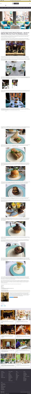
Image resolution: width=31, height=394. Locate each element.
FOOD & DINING (11, 371)
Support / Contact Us (3, 386)
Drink (17, 371)
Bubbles (17, 374)
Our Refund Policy (3, 389)
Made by (29, 393)
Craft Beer (17, 376)
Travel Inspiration (25, 374)
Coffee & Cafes (10, 376)
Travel (27, 7)
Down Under (24, 380)
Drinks (24, 7)
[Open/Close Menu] (5, 5)
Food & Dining (16, 7)
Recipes (21, 7)
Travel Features (25, 373)
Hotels (9, 373)
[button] (29, 3)
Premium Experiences (10, 7)
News (5, 7)
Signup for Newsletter (3, 384)
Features (2, 7)
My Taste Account (3, 383)
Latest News (3, 372)
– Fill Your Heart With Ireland (26, 376)
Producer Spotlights (11, 380)
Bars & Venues (10, 375)
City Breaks (24, 375)
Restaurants (10, 374)
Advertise (2, 385)
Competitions (3, 377)
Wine (16, 373)
